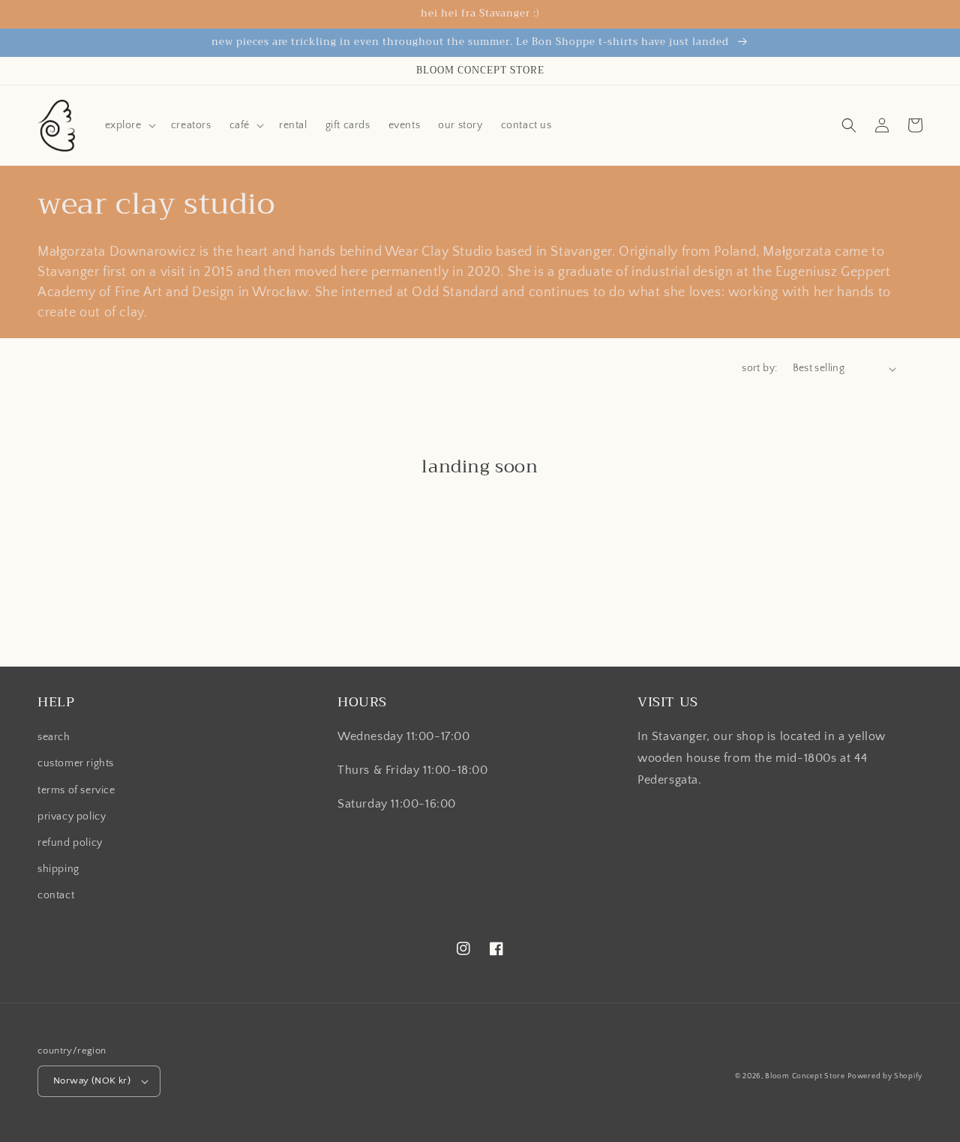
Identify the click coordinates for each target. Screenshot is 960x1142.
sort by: (759, 368)
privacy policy (72, 817)
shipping (59, 869)
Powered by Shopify (885, 1076)
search (54, 737)
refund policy (70, 843)
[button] (129, 125)
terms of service (77, 790)
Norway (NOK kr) (91, 1080)
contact (56, 895)
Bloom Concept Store (804, 1076)
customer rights (76, 763)
